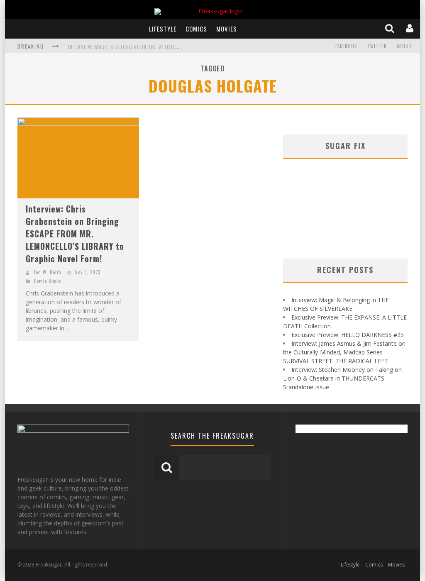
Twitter (377, 46)
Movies (226, 28)
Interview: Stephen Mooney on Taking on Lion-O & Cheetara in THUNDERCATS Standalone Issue (342, 378)
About (404, 46)
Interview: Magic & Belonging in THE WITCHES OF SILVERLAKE (139, 47)
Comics (196, 28)
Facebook (346, 46)
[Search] (390, 28)
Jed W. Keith (47, 272)
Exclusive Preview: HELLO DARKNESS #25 (347, 335)
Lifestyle (162, 28)
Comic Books (47, 281)
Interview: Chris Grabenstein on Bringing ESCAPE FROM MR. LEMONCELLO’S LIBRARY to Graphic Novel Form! (75, 234)
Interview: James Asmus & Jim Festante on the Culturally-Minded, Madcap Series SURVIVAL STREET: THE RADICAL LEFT (344, 352)
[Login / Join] (410, 28)
